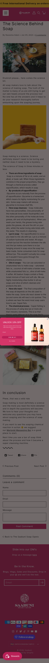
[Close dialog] (47, 319)
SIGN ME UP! (12, 337)
